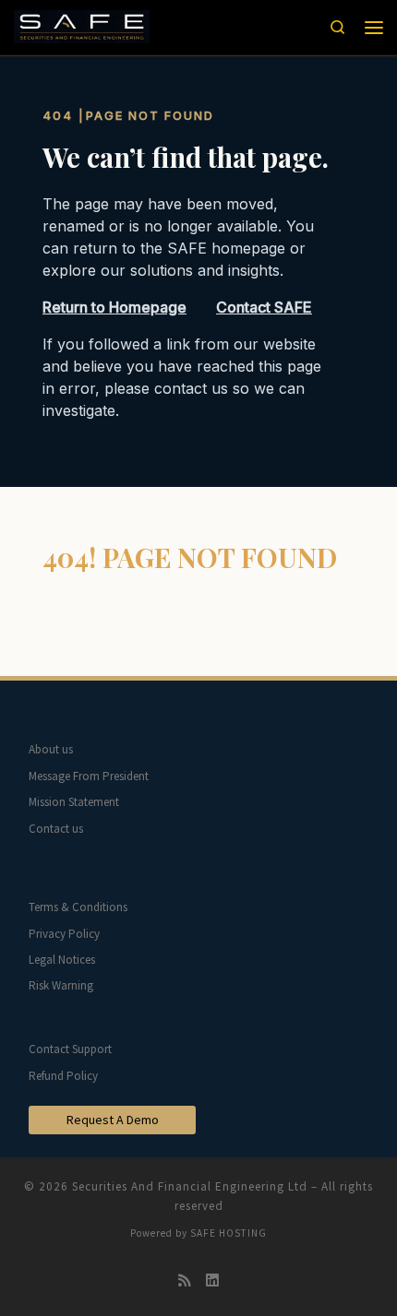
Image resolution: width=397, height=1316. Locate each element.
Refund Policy (63, 1076)
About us (51, 749)
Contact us (56, 828)
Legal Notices (62, 959)
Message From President (89, 776)
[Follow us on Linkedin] (212, 1281)
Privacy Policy (64, 934)
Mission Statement (74, 802)
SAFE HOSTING (228, 1233)
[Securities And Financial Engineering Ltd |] (82, 25)
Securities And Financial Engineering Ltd (189, 1186)
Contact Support (70, 1049)
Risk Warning (61, 985)
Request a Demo (112, 1119)
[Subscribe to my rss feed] (184, 1281)
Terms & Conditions (78, 907)
